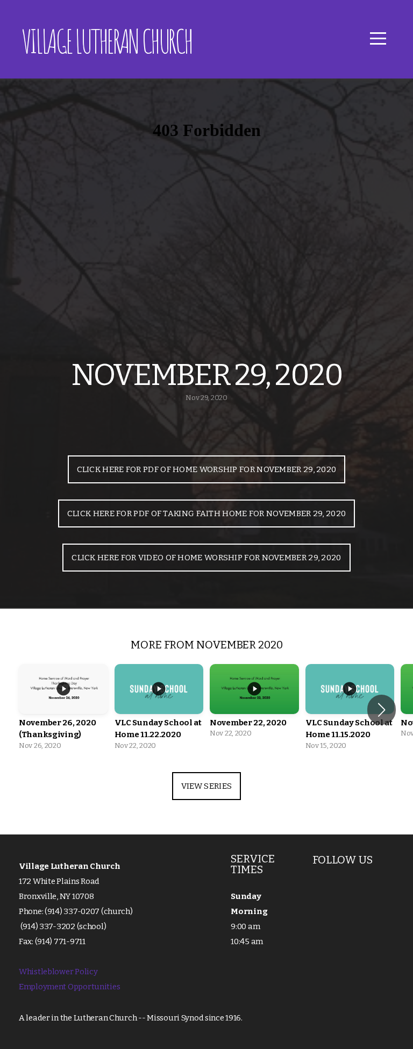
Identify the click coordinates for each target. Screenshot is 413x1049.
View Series (206, 786)
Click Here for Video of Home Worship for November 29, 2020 (206, 557)
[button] (381, 710)
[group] (63, 710)
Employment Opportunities (69, 986)
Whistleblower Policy (58, 971)
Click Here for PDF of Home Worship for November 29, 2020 (207, 469)
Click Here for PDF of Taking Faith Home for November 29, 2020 (206, 513)
